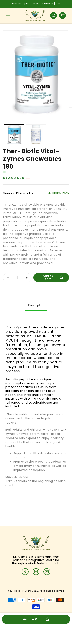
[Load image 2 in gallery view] (36, 134)
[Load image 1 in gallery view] (14, 134)
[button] (8, 15)
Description (36, 305)
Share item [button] (60, 193)
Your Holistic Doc (18, 590)
